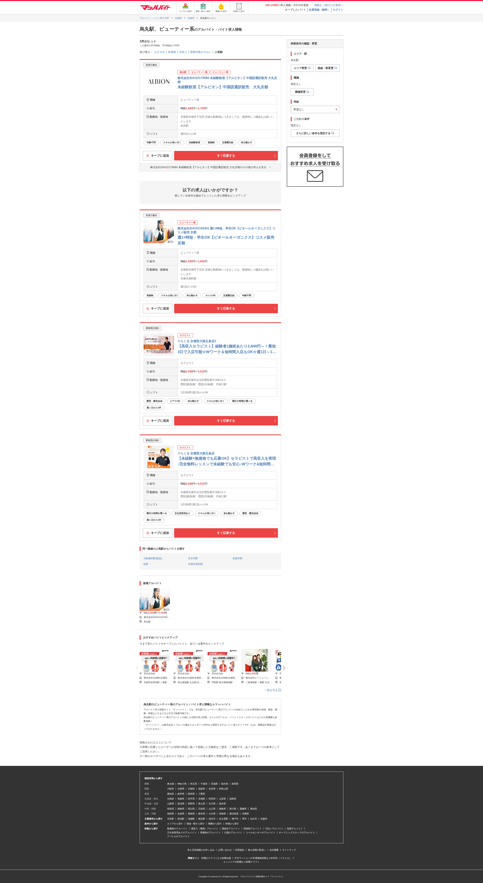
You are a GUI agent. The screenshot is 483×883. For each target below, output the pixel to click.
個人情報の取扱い (257, 850)
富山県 (201, 803)
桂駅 (145, 564)
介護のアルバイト (233, 832)
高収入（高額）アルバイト (204, 828)
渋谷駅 (170, 818)
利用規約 (239, 850)
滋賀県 (201, 788)
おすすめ (159, 51)
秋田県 (212, 798)
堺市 (244, 818)
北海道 (170, 798)
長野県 (191, 803)
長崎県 (191, 813)
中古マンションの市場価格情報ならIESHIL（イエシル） (263, 858)
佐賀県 (181, 813)
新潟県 (181, 803)
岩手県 (191, 798)
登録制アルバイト (253, 828)
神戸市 (235, 818)
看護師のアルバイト (210, 832)
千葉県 (204, 783)
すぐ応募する (226, 155)
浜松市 (212, 818)
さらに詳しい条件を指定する (313, 133)
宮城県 (201, 798)
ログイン (338, 9)
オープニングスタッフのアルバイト (297, 832)
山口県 (212, 808)
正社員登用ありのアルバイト (182, 832)
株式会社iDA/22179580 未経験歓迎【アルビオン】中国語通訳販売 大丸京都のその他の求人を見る (208, 167)
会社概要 (274, 850)
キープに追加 (159, 155)
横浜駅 (201, 818)
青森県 (181, 798)
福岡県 (170, 813)
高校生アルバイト (231, 828)
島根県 (181, 808)
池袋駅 (191, 818)
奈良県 (212, 788)
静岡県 (191, 794)
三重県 (201, 794)
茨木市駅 (193, 558)
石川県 (212, 803)
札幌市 (264, 818)
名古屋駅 (223, 818)
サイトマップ (289, 850)
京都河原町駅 (195, 564)
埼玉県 (193, 783)
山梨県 (170, 803)
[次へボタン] (284, 668)
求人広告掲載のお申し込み (201, 850)
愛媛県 (243, 808)
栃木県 (224, 783)
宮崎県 (222, 813)
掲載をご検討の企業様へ (328, 5)
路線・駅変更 (326, 67)
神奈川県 (182, 783)
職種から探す (215, 823)
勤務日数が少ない (201, 51)
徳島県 (222, 808)
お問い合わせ (225, 850)
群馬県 (235, 783)
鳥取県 (170, 808)
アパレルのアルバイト (178, 836)
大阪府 (170, 788)
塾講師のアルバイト (177, 828)
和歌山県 (223, 788)
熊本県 (201, 813)
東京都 (170, 783)
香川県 (232, 808)
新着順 (172, 51)
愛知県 (170, 794)
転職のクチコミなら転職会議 (216, 858)
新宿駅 (181, 818)
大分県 (212, 813)
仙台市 (253, 818)
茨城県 (214, 783)
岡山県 (191, 808)
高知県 (253, 808)
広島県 (201, 808)
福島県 (232, 798)
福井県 (222, 803)
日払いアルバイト (274, 828)
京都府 (191, 788)
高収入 (183, 51)
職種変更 (300, 91)
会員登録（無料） (319, 9)
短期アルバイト (295, 828)
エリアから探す (175, 823)
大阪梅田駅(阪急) (152, 558)
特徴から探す (232, 823)
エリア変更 (300, 67)
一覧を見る (271, 690)
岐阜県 (181, 794)
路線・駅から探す (196, 823)
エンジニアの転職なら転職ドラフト (241, 862)
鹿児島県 (233, 813)
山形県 (222, 798)
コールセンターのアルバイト (260, 832)
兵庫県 (181, 788)
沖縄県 (245, 813)
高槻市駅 (237, 558)
